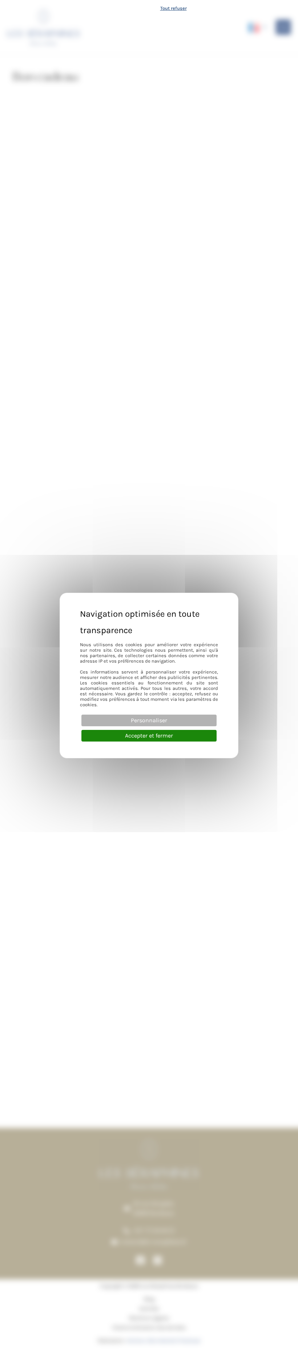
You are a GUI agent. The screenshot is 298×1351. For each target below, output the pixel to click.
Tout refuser (173, 8)
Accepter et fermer (149, 735)
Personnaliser (149, 720)
